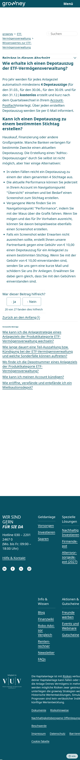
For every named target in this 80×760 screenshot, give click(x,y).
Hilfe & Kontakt (13, 558)
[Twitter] (21, 569)
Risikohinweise (59, 710)
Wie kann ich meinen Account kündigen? (33, 377)
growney (7, 34)
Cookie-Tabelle (40, 741)
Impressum (38, 733)
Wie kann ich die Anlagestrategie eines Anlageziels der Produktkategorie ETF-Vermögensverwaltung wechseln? (31, 336)
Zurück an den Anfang (19, 317)
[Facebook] (13, 569)
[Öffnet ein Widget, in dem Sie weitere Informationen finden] (72, 756)
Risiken (67, 676)
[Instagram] (29, 569)
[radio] (14, 301)
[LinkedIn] (4, 569)
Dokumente (38, 710)
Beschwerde (39, 725)
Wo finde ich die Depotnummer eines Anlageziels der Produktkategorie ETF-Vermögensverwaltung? (39, 366)
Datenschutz (57, 733)
